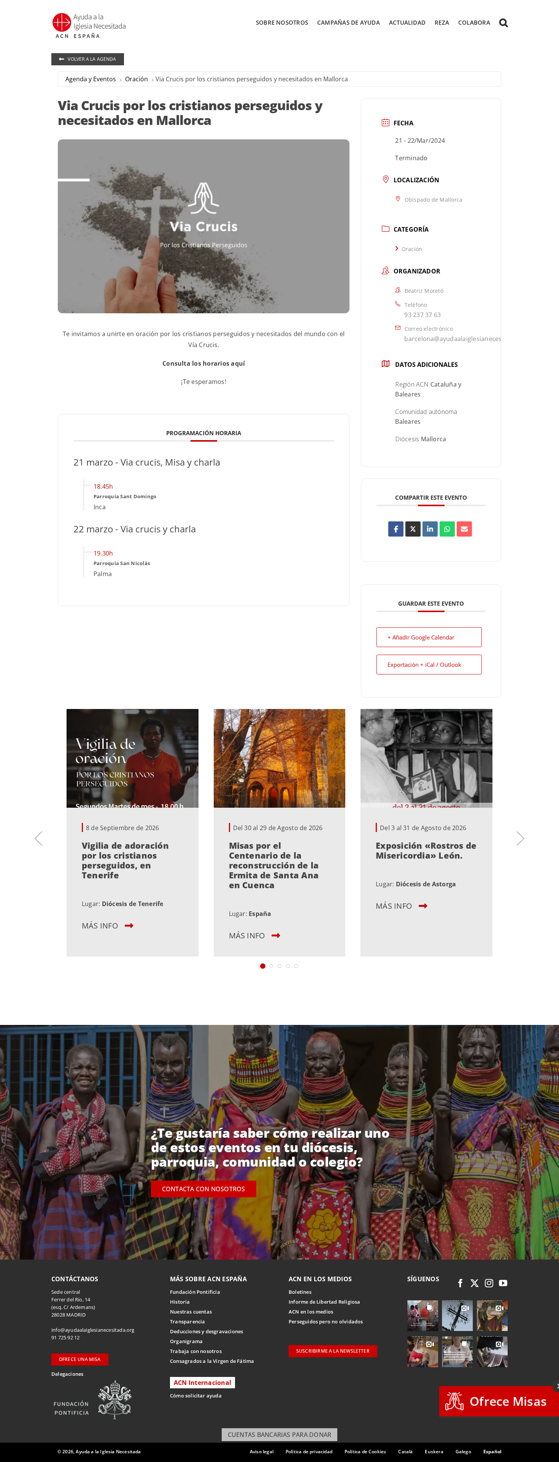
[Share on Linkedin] (430, 529)
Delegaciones (67, 1373)
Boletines (300, 1291)
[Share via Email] (464, 529)
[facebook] (460, 1283)
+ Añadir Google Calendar (420, 637)
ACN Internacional (202, 1382)
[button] (503, 22)
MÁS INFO (100, 925)
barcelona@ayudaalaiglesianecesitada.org (466, 339)
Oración (136, 79)
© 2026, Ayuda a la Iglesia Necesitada (99, 1451)
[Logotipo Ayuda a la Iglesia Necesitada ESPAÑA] (89, 15)
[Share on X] (413, 529)
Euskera (434, 1451)
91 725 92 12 (65, 1337)
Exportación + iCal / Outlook (424, 664)
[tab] (262, 966)
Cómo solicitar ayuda (196, 1395)
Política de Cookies (365, 1451)
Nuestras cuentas (191, 1311)
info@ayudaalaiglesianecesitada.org (93, 1329)
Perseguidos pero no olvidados (326, 1321)
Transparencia (187, 1321)
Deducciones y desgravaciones (206, 1331)
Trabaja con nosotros (196, 1351)
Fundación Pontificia (195, 1291)
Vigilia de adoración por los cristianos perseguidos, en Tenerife (125, 860)
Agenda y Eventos (90, 79)
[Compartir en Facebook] (395, 529)
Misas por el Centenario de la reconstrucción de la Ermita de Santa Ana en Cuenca (274, 865)
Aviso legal (261, 1451)
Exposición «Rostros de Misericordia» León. (426, 850)
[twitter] (474, 1283)
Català (405, 1451)
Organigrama (186, 1341)
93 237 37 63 (422, 315)
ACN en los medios (311, 1311)
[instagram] (489, 1283)
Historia (180, 1301)
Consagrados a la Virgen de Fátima (212, 1361)
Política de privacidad (309, 1451)
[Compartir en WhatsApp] (447, 529)
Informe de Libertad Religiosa (324, 1301)
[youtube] (503, 1283)
